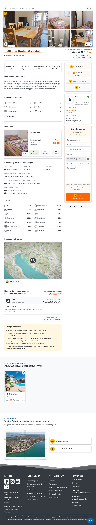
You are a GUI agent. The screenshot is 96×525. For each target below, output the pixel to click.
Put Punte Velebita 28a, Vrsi (14, 56)
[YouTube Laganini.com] (18, 481)
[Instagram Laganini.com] (12, 481)
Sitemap (7, 512)
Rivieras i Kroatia (55, 494)
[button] (33, 260)
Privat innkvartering (55, 490)
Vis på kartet (15, 282)
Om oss (74, 483)
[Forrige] (7, 381)
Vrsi (17, 8)
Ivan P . (10, 43)
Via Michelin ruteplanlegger (36, 496)
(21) (89, 44)
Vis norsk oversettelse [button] (11, 312)
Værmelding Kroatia (33, 481)
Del (89, 8)
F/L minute (56, 153)
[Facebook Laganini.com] (6, 481)
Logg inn (76, 502)
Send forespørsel (79, 66)
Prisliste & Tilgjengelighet (78, 74)
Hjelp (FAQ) (76, 486)
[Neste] (23, 381)
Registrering (77, 505)
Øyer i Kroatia (53, 497)
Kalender (45, 153)
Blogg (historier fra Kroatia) (58, 487)
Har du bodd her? (83, 56)
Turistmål (52, 481)
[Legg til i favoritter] (23, 373)
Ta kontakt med (77, 480)
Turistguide (53, 484)
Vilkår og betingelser (11, 509)
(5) (25, 153)
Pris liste (34, 153)
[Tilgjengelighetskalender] (23, 400)
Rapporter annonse (78, 206)
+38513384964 (71, 115)
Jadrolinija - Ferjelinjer (34, 493)
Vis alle (9, 116)
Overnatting (11, 8)
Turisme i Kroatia (32, 500)
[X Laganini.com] (6, 486)
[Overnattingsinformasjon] (23, 396)
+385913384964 (71, 110)
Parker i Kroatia (32, 490)
